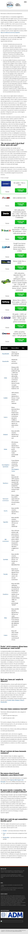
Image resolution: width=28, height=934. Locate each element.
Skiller (5, 378)
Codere (5, 635)
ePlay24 (22, 700)
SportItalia (5, 559)
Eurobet (5, 830)
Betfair (5, 449)
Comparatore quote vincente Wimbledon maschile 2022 (12, 888)
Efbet (5, 618)
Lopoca (5, 417)
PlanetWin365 (5, 353)
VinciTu (5, 510)
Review (7, 191)
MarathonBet (5, 361)
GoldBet (5, 398)
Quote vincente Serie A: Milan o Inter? (8, 889)
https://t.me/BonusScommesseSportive (10, 32)
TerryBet (5, 574)
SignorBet (5, 522)
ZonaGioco (5, 594)
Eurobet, (9, 700)
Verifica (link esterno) (20, 190)
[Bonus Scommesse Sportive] (13, 7)
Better (13, 700)
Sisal (4, 833)
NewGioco (5, 483)
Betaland (5, 434)
